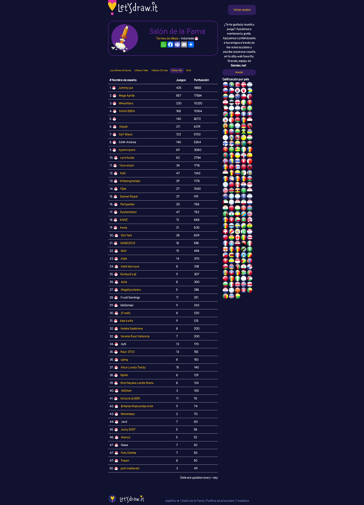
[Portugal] (250, 273)
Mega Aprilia (127, 96)
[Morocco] (244, 167)
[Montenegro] (244, 208)
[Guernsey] (225, 250)
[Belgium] (231, 173)
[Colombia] (238, 173)
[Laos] (250, 114)
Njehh (124, 375)
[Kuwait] (225, 109)
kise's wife (126, 321)
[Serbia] (231, 144)
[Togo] (238, 150)
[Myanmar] (231, 185)
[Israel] (244, 279)
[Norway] (225, 161)
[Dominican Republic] (244, 156)
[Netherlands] (250, 203)
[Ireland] (244, 150)
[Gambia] (250, 208)
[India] (225, 208)
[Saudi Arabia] (231, 126)
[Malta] (231, 120)
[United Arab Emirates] (225, 203)
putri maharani (130, 468)
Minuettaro (126, 103)
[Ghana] (250, 226)
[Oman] (225, 267)
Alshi (124, 259)
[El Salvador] (250, 85)
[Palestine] (225, 167)
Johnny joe (125, 88)
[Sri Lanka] (225, 126)
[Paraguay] (244, 185)
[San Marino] (238, 126)
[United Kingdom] (238, 285)
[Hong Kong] (231, 220)
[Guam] (244, 197)
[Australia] (238, 97)
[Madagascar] (244, 109)
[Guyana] (244, 261)
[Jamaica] (244, 132)
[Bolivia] (231, 238)
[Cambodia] (244, 291)
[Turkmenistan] (244, 144)
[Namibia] (225, 114)
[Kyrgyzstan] (225, 150)
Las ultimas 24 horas (120, 70)
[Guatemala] (225, 185)
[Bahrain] (250, 161)
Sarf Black (126, 134)
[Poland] (238, 114)
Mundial (239, 72)
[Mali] (244, 238)
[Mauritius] (250, 132)
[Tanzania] (244, 250)
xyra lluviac (127, 158)
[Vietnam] (250, 103)
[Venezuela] (225, 97)
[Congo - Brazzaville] (250, 255)
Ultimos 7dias (141, 70)
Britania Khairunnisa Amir (137, 406)
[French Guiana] (244, 179)
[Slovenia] (225, 91)
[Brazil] (250, 109)
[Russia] (225, 85)
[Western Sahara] (244, 120)
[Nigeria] (238, 279)
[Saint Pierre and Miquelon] (250, 173)
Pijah (123, 189)
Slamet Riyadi (129, 197)
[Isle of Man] (225, 261)
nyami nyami (127, 150)
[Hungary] (250, 138)
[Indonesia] (238, 261)
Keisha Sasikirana (132, 329)
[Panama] (250, 267)
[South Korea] (238, 91)
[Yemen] (250, 191)
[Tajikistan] (231, 114)
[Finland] (225, 144)
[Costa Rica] (250, 285)
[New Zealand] (225, 197)
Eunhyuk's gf (128, 274)
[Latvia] (238, 244)
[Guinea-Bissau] (238, 297)
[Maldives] (244, 220)
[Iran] (244, 203)
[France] (225, 244)
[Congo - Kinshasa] (244, 214)
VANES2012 (127, 243)
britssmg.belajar (130, 181)
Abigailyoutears (131, 290)
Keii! (123, 173)
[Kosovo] (225, 220)
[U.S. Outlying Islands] (231, 279)
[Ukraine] (238, 156)
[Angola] (250, 144)
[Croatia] (225, 291)
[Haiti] (231, 273)
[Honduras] (250, 197)
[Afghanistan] (238, 267)
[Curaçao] (238, 250)
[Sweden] (238, 226)
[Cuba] (238, 167)
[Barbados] (231, 138)
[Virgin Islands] (238, 232)
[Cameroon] (225, 297)
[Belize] (244, 114)
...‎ (120, 119)
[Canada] (238, 238)
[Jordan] (250, 279)
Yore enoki (126, 165)
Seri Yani (126, 235)
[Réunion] (250, 150)
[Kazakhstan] (231, 197)
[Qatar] (250, 97)
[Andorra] (238, 273)
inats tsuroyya (130, 266)
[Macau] (250, 250)
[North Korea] (238, 85)
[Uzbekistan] (231, 97)
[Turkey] (231, 167)
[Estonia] (231, 103)
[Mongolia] (250, 261)
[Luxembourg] (250, 232)
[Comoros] (238, 220)
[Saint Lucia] (244, 255)
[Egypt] (250, 120)
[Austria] (225, 103)
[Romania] (231, 250)
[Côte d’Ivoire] (244, 103)
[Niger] (238, 208)
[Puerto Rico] (250, 238)
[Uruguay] (231, 203)
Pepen (125, 461)
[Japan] (244, 91)
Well (123, 251)
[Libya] (244, 191)
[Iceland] (244, 285)
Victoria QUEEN (130, 398)
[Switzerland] (225, 232)
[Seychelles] (231, 232)
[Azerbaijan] (250, 179)
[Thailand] (238, 161)
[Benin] (250, 291)
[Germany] (244, 126)
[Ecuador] (238, 144)
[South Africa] (244, 273)
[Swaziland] (238, 138)
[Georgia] (238, 103)
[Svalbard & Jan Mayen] (225, 132)
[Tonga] (225, 279)
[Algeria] (244, 173)
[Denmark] (244, 85)
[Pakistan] (244, 232)
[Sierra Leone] (238, 197)
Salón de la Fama (193, 501)
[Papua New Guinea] (244, 244)
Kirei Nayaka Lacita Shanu (137, 383)
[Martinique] (225, 226)
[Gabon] (231, 261)
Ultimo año (176, 70)
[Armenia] (231, 267)
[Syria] (225, 173)
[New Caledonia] (238, 255)
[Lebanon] (244, 267)
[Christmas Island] (231, 85)
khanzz (125, 437)
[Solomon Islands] (244, 226)
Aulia (124, 282)
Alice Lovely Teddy (133, 367)
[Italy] (231, 285)
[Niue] (244, 138)
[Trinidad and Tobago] (250, 126)
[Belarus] (238, 120)
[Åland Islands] (238, 179)
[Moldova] (225, 273)
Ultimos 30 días (159, 70)
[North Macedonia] (238, 291)
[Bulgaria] (225, 285)
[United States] (225, 191)
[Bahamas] (250, 91)
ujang (124, 360)
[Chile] (244, 97)
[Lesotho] (231, 214)
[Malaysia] (250, 214)
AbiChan (126, 391)
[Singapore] (250, 185)
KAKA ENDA (127, 111)
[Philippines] (225, 255)
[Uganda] (238, 191)
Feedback (242, 501)
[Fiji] (231, 244)
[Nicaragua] (238, 109)
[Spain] (250, 156)
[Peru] (238, 185)
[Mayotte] (225, 120)
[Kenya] (231, 191)
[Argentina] (231, 109)
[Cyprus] (225, 138)
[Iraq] (238, 203)
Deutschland (128, 212)
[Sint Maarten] (231, 156)
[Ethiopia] (238, 214)
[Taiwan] (225, 238)
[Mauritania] (231, 150)
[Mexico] (250, 244)
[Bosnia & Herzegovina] (231, 161)
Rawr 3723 (127, 352)
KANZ (124, 220)
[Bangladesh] (225, 156)
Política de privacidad (220, 501)
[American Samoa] (231, 179)
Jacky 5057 (128, 430)
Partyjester (127, 204)
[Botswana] (231, 226)
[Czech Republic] (231, 91)
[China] (231, 208)
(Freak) (125, 313)
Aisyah (123, 127)
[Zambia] (225, 214)
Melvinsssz (128, 414)
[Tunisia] (244, 161)
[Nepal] (250, 220)
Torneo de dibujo (167, 38)
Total (188, 70)
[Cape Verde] (231, 297)
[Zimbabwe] (231, 255)
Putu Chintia (128, 453)
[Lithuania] (238, 132)
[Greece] (231, 291)
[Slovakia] (231, 132)
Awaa (123, 228)
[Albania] (250, 167)
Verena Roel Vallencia (135, 336)
